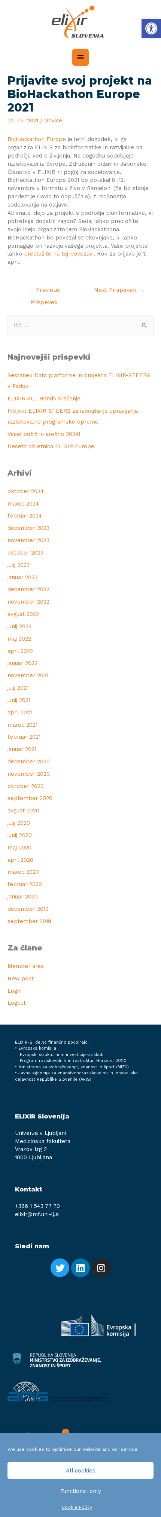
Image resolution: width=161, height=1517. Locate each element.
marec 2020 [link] (23, 872)
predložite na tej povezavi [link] (59, 253)
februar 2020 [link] (24, 884)
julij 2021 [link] (17, 687)
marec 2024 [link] (23, 503)
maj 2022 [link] (19, 638)
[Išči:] (80, 325)
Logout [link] (16, 1002)
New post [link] (20, 978)
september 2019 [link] (29, 921)
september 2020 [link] (29, 798)
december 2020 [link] (28, 761)
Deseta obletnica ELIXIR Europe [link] (50, 446)
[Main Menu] (80, 57)
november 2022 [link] (28, 601)
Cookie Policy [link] (77, 1507)
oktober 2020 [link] (25, 786)
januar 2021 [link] (21, 749)
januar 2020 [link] (22, 896)
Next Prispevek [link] (119, 290)
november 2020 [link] (28, 773)
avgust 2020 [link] (23, 810)
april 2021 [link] (19, 712)
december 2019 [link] (28, 909)
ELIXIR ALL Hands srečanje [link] (43, 398)
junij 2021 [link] (18, 700)
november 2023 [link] (28, 540)
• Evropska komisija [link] (35, 1048)
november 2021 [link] (27, 675)
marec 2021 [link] (22, 724)
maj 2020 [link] (19, 847)
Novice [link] (53, 120)
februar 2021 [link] (23, 736)
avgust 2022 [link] (23, 614)
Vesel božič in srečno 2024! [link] (43, 434)
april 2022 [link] (20, 651)
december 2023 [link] (28, 528)
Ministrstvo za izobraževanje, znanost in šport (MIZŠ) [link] (73, 1067)
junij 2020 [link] (19, 835)
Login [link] (14, 991)
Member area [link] (25, 966)
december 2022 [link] (28, 589)
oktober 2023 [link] (25, 552)
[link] (151, 28)
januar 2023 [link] (22, 577)
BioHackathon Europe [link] (36, 139)
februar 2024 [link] (24, 515)
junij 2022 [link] (19, 626)
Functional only (80, 1491)
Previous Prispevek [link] (44, 292)
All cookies (80, 1470)
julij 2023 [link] (18, 565)
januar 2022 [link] (22, 663)
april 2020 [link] (20, 860)
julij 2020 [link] (18, 822)
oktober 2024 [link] (25, 491)
